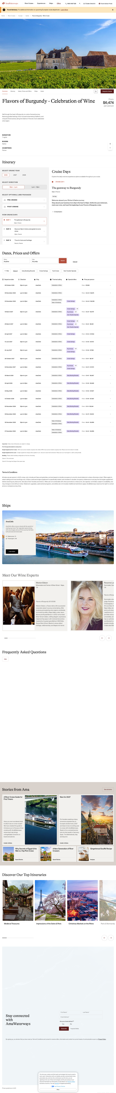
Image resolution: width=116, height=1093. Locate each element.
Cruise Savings (43, 271)
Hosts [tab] (42, 91)
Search (63, 260)
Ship (33, 259)
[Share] (96, 91)
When (5, 259)
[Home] (11, 3)
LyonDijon (35, 187)
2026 (6, 175)
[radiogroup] (81, 1024)
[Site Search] (80, 3)
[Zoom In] (110, 144)
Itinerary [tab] (13, 91)
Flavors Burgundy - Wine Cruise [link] (40, 16)
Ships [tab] (36, 91)
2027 (15, 175)
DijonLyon (13, 187)
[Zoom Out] (110, 148)
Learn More (64, 10)
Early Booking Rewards (28, 271)
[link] (59, 3)
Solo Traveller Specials (70, 271)
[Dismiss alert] (113, 10)
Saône (27, 16)
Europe (20, 16)
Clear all (75, 261)
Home (3, 16)
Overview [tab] (5, 91)
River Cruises (11, 16)
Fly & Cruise (55, 271)
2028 (24, 175)
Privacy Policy (102, 1039)
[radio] (60, 1024)
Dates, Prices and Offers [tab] (25, 91)
